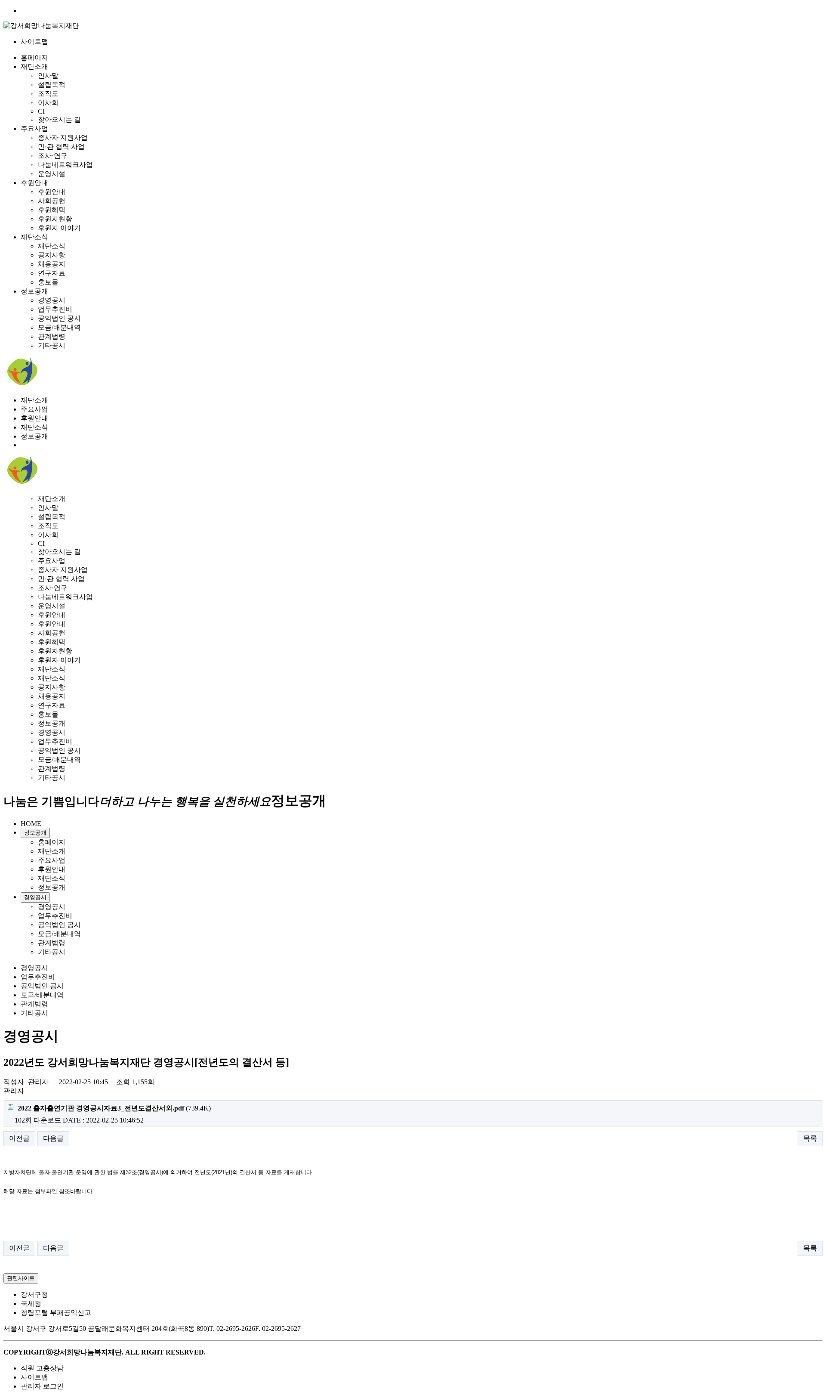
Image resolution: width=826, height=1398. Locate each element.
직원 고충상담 (42, 1368)
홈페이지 (34, 57)
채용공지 (51, 264)
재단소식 (34, 237)
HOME (31, 823)
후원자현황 (55, 219)
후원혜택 (51, 209)
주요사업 (34, 128)
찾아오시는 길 (59, 119)
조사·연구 (53, 155)
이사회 (48, 102)
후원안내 (34, 182)
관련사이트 (21, 1278)
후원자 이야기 (59, 228)
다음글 (53, 1138)
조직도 (48, 93)
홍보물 (48, 282)
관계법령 (51, 336)
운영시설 (51, 173)
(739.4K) (114, 1108)
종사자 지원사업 (63, 137)
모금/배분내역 (59, 327)
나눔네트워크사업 (65, 164)
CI (41, 111)
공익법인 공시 (59, 318)
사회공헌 (51, 200)
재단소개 (34, 66)
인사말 (48, 75)
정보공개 (34, 291)
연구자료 (51, 273)
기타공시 (51, 345)
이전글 (19, 1138)
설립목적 (51, 84)
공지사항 (51, 255)
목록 (810, 1138)
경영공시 (51, 300)
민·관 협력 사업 (61, 146)
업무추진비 (55, 309)
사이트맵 (34, 41)
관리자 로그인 (42, 1386)
